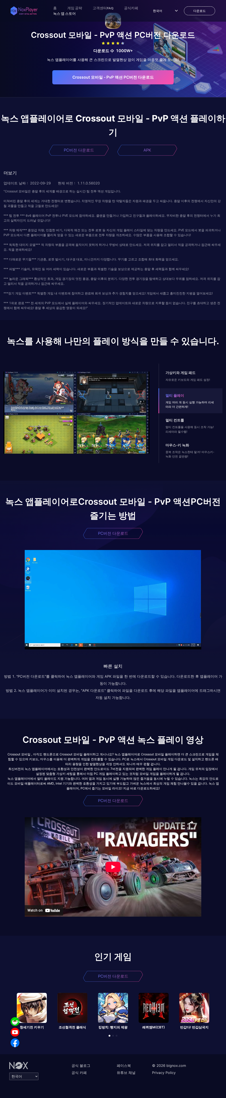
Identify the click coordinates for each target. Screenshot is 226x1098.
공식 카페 (79, 1072)
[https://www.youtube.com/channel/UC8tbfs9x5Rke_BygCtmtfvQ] (15, 1032)
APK (147, 150)
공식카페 (131, 8)
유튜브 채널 (126, 1072)
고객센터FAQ (103, 8)
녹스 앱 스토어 (64, 13)
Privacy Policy (164, 1072)
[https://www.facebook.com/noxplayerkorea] (15, 1042)
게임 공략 (74, 8)
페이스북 (124, 1065)
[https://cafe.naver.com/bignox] (15, 1021)
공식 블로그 (81, 1065)
